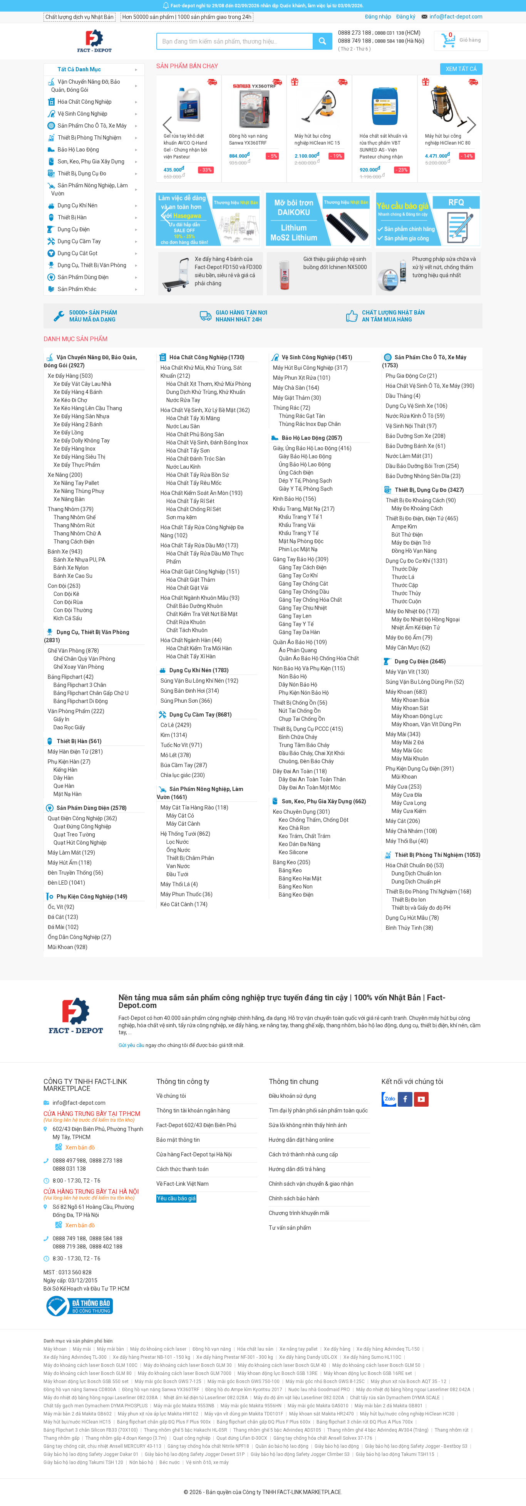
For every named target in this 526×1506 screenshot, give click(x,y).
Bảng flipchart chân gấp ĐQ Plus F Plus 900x (164, 1422)
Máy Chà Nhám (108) (411, 831)
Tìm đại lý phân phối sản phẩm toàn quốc (318, 1110)
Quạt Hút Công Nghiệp (80, 843)
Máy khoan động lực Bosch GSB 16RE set (368, 1373)
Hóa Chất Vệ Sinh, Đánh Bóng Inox (207, 442)
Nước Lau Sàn (183, 426)
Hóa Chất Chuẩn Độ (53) (415, 865)
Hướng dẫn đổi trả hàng (297, 1169)
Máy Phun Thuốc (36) (187, 894)
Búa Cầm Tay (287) (184, 765)
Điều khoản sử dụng (292, 1096)
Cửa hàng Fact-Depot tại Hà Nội (194, 1154)
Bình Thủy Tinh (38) (409, 928)
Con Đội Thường (73, 610)
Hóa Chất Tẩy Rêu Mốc (193, 483)
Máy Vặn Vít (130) (407, 672)
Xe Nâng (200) (65, 475)
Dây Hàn (64, 778)
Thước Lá (403, 577)
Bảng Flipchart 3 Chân (80, 685)
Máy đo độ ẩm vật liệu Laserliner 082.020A (299, 1397)
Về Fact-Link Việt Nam (182, 1184)
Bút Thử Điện (407, 535)
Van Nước (178, 866)
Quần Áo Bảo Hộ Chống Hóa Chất (319, 658)
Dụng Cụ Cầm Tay (79, 241)
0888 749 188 (355, 41)
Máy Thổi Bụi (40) (407, 841)
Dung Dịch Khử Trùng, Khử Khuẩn (205, 392)
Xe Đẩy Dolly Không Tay (82, 440)
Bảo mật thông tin (178, 1140)
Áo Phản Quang (298, 650)
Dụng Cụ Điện (74, 229)
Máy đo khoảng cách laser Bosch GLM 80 (88, 1373)
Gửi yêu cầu (131, 1045)
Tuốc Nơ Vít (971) (181, 745)
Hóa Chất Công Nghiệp (85, 102)
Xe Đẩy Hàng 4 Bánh (78, 392)
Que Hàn (64, 786)
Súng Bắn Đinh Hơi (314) (190, 691)
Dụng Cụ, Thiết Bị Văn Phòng (92, 265)
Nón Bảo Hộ (293, 676)
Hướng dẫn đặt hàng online (301, 1140)
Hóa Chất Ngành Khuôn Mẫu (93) (200, 598)
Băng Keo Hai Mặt (300, 878)
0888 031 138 (390, 33)
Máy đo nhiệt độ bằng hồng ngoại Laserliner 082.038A (100, 1397)
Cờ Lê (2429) (176, 725)
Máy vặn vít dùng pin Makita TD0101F (243, 1414)
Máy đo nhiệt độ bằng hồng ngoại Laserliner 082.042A (413, 1389)
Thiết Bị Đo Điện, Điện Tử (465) (422, 518)
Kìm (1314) (174, 735)
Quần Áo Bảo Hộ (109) (300, 642)
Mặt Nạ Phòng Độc (301, 541)
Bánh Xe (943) (65, 552)
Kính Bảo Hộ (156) (294, 499)
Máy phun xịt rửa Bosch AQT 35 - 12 (408, 1381)
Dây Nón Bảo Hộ (298, 684)
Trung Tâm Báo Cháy (304, 745)
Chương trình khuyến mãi (299, 1213)
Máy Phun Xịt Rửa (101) (301, 378)
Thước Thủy (406, 593)
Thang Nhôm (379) (71, 509)
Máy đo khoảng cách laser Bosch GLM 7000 (184, 1373)
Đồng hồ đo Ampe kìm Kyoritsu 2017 (243, 1389)
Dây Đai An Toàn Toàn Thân (312, 779)
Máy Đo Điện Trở (411, 543)
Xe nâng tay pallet (299, 1349)
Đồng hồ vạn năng (212, 1349)
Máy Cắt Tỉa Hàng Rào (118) (194, 807)
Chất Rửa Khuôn (186, 622)
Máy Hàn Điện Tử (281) (75, 752)
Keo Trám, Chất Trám (304, 836)
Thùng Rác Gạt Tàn (302, 416)
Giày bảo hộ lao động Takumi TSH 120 (83, 1462)
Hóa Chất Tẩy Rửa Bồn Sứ (197, 475)
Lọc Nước (177, 842)
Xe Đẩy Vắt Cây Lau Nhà (82, 384)
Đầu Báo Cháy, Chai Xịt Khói (312, 753)
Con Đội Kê (66, 594)
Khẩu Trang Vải (297, 525)
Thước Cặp (405, 585)
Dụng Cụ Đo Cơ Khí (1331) (416, 561)
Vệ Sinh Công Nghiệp (82, 114)
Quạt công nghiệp (191, 1438)
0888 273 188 (355, 33)
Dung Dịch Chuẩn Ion (416, 873)
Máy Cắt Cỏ (180, 816)
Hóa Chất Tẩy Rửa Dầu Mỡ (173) (199, 545)
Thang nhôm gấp (61, 1438)
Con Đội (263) (64, 586)
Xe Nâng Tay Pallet (76, 483)
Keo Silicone (293, 852)
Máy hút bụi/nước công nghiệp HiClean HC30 (407, 1414)
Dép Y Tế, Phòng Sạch (305, 481)
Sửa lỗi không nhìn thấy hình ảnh (308, 1125)
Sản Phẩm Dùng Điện (83, 277)
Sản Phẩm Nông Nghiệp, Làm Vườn (89, 189)
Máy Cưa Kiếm (409, 811)
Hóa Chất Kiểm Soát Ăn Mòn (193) (202, 493)
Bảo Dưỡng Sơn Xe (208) (416, 436)
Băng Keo (290, 870)
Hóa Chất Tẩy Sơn (188, 451)
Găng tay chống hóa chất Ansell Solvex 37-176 (322, 1438)
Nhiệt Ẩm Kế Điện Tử (416, 627)
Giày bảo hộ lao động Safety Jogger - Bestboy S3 (416, 1446)
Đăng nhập (378, 16)
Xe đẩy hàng (337, 1349)
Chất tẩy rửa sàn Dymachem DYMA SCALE (395, 1397)
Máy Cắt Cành (183, 824)
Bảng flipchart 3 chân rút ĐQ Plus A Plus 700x (365, 1422)
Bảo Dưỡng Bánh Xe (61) (416, 446)
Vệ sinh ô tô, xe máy (207, 1462)
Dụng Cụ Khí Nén (77, 205)
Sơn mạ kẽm (181, 517)
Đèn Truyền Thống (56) (75, 873)
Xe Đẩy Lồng (69, 432)
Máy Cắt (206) (403, 821)
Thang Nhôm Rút (74, 525)
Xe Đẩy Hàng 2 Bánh (78, 424)
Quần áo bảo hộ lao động (281, 1446)
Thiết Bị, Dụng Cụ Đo (82, 173)
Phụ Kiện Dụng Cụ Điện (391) (420, 769)
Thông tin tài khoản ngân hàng (193, 1110)
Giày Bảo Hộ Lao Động (305, 456)
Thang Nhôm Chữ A (77, 533)
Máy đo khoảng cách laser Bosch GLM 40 (282, 1365)
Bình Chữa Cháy (298, 737)
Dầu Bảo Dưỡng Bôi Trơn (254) (422, 466)
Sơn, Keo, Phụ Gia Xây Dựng (91, 161)
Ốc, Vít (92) (61, 907)
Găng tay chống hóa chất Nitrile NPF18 (208, 1446)
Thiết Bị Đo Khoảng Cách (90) (421, 500)
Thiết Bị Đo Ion (409, 900)
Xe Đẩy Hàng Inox (74, 449)
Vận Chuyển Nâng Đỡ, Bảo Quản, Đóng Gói (85, 86)
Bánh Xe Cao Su (73, 576)
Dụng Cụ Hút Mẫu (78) (412, 918)
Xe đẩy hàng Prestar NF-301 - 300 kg (234, 1357)
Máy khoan (55, 1349)
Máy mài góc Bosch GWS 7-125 (168, 1381)
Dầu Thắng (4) (403, 396)
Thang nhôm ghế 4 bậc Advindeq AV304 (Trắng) (378, 1430)
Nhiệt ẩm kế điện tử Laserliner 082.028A (206, 1397)
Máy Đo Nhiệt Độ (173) (412, 611)
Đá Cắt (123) (63, 917)
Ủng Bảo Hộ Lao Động (305, 464)
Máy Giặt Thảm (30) (297, 398)
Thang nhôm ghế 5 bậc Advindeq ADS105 (277, 1430)
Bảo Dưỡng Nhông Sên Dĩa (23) (423, 476)
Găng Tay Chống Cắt (303, 584)
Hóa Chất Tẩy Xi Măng (193, 418)
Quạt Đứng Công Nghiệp (82, 826)
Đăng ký (405, 16)
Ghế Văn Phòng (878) (73, 651)
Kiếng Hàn (65, 770)
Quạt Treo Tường (74, 834)
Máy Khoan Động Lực (417, 716)
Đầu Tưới (177, 874)
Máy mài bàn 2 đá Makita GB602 (78, 1414)
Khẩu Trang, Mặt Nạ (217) (304, 509)
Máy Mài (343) (403, 734)
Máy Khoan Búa (410, 700)
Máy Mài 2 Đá (408, 742)
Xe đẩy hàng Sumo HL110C (372, 1357)
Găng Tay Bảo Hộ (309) (300, 559)
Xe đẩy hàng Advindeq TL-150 (388, 1349)
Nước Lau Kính (183, 467)
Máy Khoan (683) (406, 692)
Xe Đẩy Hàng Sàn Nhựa (81, 416)
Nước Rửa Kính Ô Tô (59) (415, 416)
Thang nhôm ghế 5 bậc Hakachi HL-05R (185, 1430)
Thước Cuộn (406, 601)
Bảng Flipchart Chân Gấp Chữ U (91, 693)
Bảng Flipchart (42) (71, 677)
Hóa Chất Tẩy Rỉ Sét (190, 501)
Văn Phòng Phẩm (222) (76, 711)
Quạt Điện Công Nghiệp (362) (82, 818)
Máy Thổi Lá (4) (179, 884)
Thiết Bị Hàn (72, 217)
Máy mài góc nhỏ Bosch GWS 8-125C (325, 1381)
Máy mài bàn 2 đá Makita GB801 (389, 1405)
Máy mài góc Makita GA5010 (318, 1405)
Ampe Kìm (404, 526)
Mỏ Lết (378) (176, 755)
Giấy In (61, 719)
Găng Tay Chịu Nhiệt (303, 608)
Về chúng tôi (171, 1096)
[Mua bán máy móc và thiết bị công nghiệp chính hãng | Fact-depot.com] (75, 997)
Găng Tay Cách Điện (303, 567)
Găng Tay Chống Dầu (304, 592)
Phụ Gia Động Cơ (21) (411, 376)
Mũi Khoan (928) (67, 947)
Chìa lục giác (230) (183, 775)
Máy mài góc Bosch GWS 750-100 (244, 1381)
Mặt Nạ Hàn (68, 794)
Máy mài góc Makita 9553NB (184, 1405)
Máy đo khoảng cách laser (158, 1349)
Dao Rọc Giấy (69, 727)
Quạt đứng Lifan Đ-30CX (241, 1438)
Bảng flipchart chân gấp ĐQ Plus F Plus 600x (263, 1422)
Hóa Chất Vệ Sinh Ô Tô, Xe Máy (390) (430, 386)
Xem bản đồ (80, 1147)
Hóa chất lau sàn (255, 1349)
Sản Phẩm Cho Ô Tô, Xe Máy (92, 126)
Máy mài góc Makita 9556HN (251, 1405)
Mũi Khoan (404, 777)
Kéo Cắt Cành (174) (184, 904)
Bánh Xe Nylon (71, 568)
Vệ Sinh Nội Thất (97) (411, 426)
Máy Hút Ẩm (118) (70, 863)
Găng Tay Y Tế (296, 624)
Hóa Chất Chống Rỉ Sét (193, 509)
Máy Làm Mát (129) (71, 853)
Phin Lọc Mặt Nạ (298, 549)
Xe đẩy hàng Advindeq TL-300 (75, 1357)
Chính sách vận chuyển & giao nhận (311, 1184)
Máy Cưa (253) (404, 787)
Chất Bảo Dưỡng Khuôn (194, 606)
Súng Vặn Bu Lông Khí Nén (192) (199, 681)
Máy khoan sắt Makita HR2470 (321, 1414)
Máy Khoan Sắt (410, 708)
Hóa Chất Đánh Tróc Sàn (195, 459)
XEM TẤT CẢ (461, 69)
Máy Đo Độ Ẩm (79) (409, 637)
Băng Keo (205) (291, 862)
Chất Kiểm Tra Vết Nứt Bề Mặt (202, 614)
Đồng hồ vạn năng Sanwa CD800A (80, 1389)
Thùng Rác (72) (291, 408)
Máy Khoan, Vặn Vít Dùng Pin (426, 724)
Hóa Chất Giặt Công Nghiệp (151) (200, 572)
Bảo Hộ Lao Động (78, 149)
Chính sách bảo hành (294, 1198)
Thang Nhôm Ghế (74, 517)
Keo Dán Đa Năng (299, 844)
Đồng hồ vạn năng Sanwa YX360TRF (160, 1389)
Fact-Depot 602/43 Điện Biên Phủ (196, 1125)
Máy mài (82, 1349)
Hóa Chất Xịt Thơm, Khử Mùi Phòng (208, 384)
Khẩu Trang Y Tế (298, 533)
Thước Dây (405, 569)
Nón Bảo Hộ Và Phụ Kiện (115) (309, 668)
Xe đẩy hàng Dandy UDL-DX (308, 1357)
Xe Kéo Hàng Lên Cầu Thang (88, 408)
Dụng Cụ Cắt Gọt (77, 253)
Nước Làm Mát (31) (409, 456)
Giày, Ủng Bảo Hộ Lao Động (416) (312, 448)
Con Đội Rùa (68, 602)
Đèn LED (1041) (66, 883)
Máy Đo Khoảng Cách (417, 508)
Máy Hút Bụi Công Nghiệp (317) (310, 368)
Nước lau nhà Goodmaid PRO (319, 1389)
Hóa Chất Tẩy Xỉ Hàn (191, 656)
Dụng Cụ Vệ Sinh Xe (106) (416, 406)
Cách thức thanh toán (182, 1169)
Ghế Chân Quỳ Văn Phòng (84, 659)
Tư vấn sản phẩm (290, 1228)
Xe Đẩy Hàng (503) (70, 376)
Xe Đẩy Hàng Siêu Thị (79, 457)
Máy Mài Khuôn (410, 759)
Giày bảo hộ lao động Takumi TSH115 (395, 1454)
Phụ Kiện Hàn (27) (69, 762)
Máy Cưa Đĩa (407, 795)
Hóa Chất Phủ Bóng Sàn (195, 434)
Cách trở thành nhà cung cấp (303, 1154)
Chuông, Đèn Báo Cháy (306, 761)
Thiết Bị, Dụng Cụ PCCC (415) (308, 729)
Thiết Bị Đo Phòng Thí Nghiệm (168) (428, 891)
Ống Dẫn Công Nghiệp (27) (79, 937)
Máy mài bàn (110, 1349)
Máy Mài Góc (407, 750)
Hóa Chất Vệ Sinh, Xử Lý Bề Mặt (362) (205, 410)
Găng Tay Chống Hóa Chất (310, 600)
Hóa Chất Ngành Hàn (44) (191, 640)
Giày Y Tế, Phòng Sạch (306, 489)
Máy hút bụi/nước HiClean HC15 (77, 1422)
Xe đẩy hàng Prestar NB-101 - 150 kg (151, 1357)
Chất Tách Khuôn (187, 630)
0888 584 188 (390, 41)
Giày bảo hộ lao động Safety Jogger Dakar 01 (91, 1454)
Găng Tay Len (295, 616)
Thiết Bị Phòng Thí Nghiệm (89, 138)
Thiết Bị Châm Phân (190, 858)
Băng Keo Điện (296, 895)
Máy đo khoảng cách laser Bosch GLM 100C (90, 1365)
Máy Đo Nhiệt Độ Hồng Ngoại (426, 619)
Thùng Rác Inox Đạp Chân (310, 424)
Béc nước (169, 1462)
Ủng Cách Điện (296, 472)
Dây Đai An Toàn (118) (300, 771)
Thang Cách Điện (74, 541)
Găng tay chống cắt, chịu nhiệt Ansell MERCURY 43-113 (102, 1446)
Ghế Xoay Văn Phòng (79, 667)
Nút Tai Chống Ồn (300, 711)
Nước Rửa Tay (183, 400)
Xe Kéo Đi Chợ (70, 400)
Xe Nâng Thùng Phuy (79, 491)
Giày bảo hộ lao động (337, 1446)
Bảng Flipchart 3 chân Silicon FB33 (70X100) (91, 1430)
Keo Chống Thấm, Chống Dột (313, 820)
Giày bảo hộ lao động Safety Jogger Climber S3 (300, 1454)
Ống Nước (178, 850)
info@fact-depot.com (456, 16)
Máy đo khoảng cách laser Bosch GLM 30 (188, 1365)
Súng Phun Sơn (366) (186, 701)
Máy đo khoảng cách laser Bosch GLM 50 (376, 1365)
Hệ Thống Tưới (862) (185, 834)
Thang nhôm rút (452, 1430)
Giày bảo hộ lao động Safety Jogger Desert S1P (195, 1454)
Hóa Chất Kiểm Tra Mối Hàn (199, 648)
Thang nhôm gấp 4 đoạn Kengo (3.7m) (126, 1438)
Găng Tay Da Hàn (299, 632)
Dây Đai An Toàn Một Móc (310, 787)
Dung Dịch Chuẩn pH (416, 881)
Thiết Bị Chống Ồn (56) (300, 703)
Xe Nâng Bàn (69, 499)
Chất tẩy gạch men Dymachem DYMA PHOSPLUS (95, 1405)
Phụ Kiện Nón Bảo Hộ (304, 693)
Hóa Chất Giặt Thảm (190, 580)
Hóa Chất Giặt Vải (187, 588)
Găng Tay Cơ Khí (298, 575)
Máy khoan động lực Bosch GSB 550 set (86, 1381)
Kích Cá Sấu (68, 618)
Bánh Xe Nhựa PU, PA (80, 560)
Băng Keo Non (296, 886)
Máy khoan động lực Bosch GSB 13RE (278, 1373)
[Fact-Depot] (94, 41)
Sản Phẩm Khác (77, 289)
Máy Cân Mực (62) (408, 647)
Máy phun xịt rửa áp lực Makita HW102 (158, 1414)
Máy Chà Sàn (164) (296, 388)
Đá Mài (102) (63, 927)
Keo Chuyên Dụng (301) (301, 812)
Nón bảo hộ (141, 1462)
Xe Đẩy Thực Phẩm (77, 465)
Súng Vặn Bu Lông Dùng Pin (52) (425, 682)
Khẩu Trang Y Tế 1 (301, 517)
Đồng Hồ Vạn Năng (414, 551)
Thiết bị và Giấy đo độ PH (421, 908)
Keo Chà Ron (294, 828)
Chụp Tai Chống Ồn (302, 719)
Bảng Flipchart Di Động (81, 701)
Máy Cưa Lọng (409, 803)
